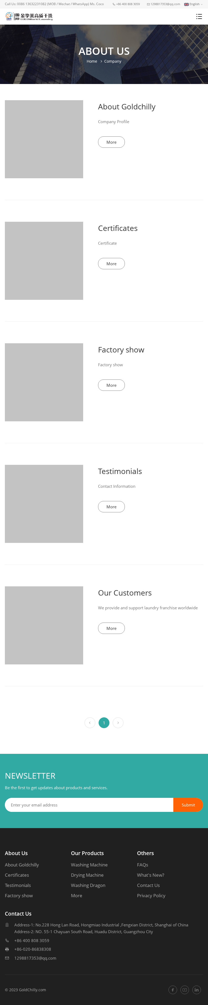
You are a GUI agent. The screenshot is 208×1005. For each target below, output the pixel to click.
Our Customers (125, 592)
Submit (188, 805)
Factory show (121, 349)
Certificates (118, 228)
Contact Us (148, 885)
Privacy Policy (151, 895)
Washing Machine (89, 865)
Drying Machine (87, 875)
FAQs (142, 865)
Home (92, 61)
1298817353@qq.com (35, 958)
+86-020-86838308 (32, 949)
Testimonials (120, 471)
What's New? (150, 875)
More (111, 142)
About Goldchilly (126, 106)
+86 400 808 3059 (31, 940)
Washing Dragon (88, 885)
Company (112, 61)
